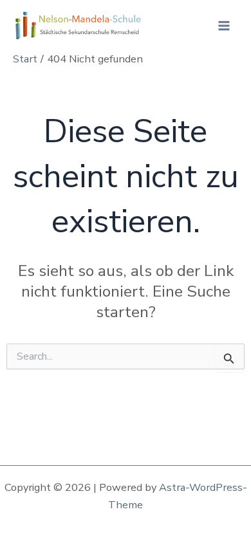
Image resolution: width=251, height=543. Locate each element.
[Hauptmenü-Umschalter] (223, 26)
